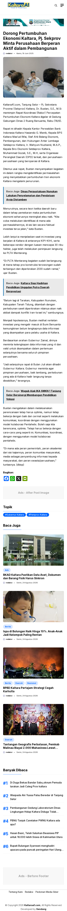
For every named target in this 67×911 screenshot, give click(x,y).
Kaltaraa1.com (32, 905)
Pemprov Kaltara (38, 514)
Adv (7, 570)
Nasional (31, 683)
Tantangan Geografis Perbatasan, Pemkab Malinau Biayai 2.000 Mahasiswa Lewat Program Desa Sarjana (31, 748)
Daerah (19, 683)
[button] (56, 5)
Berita (8, 626)
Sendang (41, 909)
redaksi (9, 53)
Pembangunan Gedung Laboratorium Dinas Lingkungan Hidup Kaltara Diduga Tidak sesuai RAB (35, 811)
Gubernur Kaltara (15, 514)
